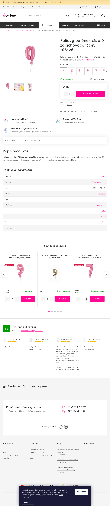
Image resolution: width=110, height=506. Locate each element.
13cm (103, 222)
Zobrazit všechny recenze (32, 331)
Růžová (102, 194)
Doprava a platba (28, 7)
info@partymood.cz (77, 406)
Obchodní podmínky (38, 452)
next (105, 274)
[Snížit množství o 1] (66, 94)
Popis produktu (11, 140)
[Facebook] (61, 427)
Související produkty (29, 140)
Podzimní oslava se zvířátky (67, 460)
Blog (4, 452)
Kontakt (6, 7)
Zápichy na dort (99, 182)
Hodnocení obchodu (10, 455)
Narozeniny (100, 205)
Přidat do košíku (90, 94)
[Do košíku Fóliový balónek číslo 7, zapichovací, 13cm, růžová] (97, 299)
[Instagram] (66, 427)
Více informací (88, 60)
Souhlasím (81, 492)
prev (4, 274)
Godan (69, 105)
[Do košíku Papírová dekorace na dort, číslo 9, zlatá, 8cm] (62, 299)
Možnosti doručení (100, 79)
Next (105, 71)
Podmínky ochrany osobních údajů (41, 456)
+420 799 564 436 (85, 14)
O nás (15, 7)
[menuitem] (10, 25)
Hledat (68, 15)
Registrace (101, 7)
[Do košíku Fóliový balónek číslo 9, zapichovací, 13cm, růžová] (28, 299)
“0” (104, 199)
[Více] (101, 25)
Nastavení (28, 502)
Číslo (104, 211)
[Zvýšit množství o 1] (73, 94)
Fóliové (103, 216)
